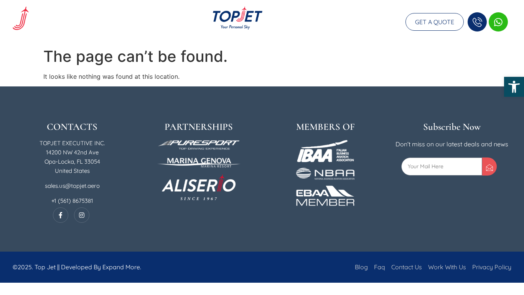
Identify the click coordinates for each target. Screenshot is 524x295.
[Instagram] (81, 215)
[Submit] (489, 166)
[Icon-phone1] (477, 21)
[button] (514, 87)
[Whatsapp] (498, 21)
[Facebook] (60, 215)
